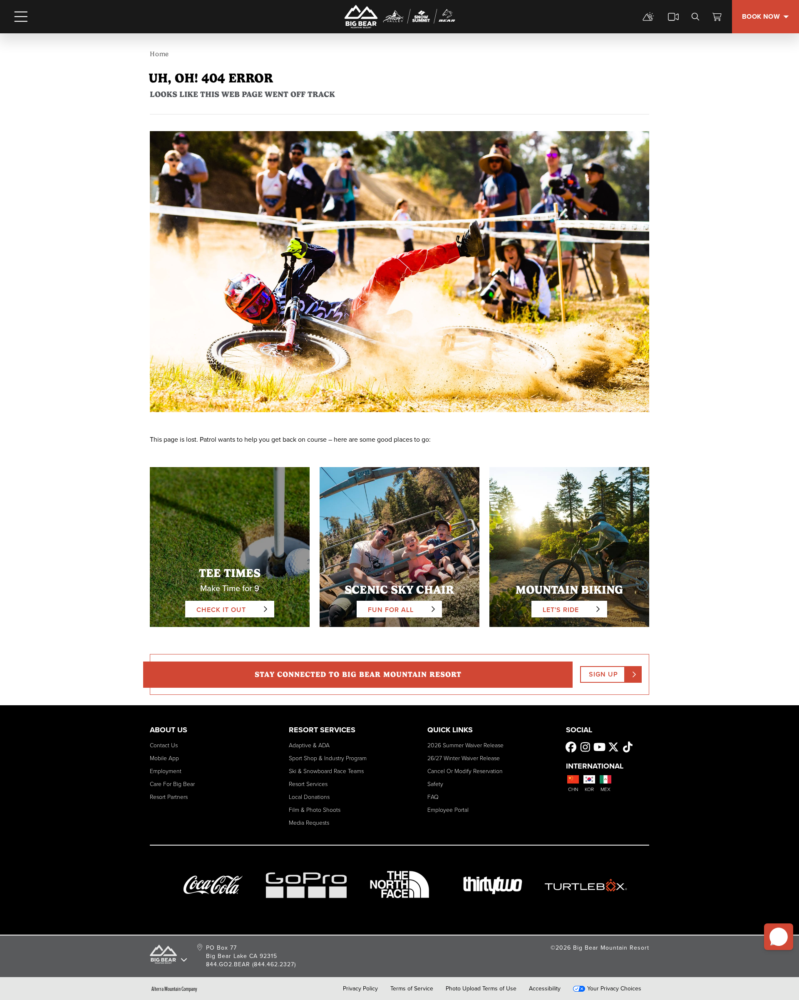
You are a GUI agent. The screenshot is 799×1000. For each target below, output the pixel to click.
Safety (435, 784)
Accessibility (545, 989)
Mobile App (164, 758)
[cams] (673, 17)
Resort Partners (169, 797)
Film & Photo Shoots (314, 810)
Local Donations (309, 797)
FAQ (433, 797)
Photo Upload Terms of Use (481, 989)
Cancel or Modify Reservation (465, 771)
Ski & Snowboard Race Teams (326, 771)
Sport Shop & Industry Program (328, 758)
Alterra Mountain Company (174, 989)
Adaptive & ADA (309, 745)
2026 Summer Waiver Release (465, 745)
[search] (695, 17)
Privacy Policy (360, 989)
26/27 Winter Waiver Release (463, 758)
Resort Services (308, 784)
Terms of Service (411, 989)
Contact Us (164, 745)
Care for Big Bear (172, 784)
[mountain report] (648, 17)
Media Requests (309, 822)
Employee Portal (448, 810)
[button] (778, 936)
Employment (165, 771)
